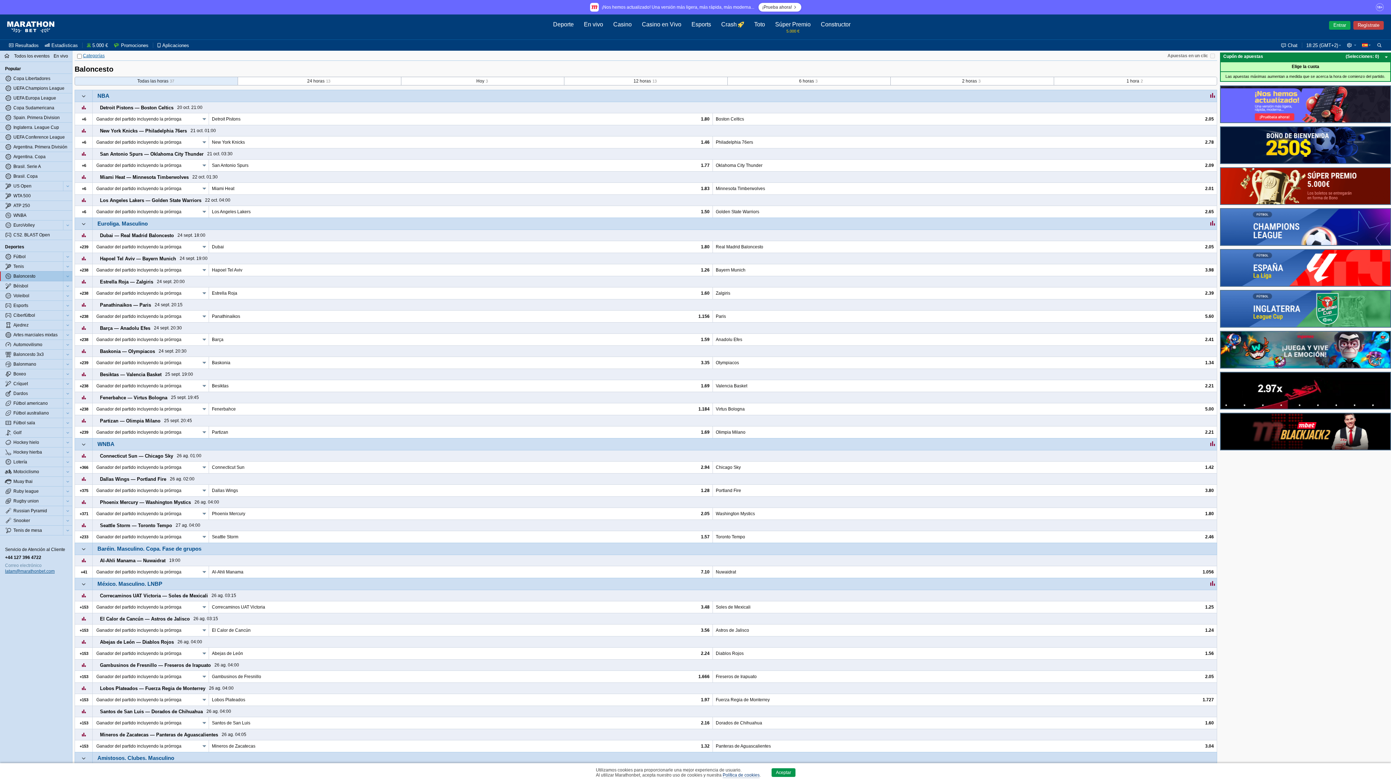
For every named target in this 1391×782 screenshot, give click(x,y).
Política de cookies (741, 775)
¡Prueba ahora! (777, 7)
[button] (1351, 45)
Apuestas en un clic (1187, 55)
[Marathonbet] (30, 27)
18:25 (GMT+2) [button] (1322, 45)
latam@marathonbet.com (30, 571)
